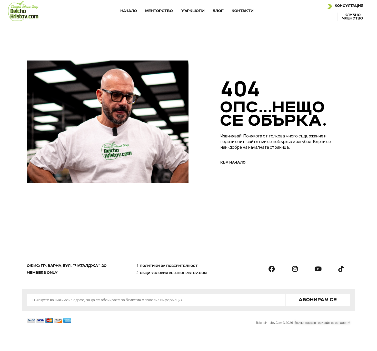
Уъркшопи (193, 11)
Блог (218, 11)
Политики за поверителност (169, 266)
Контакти (243, 11)
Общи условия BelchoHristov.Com (173, 273)
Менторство (159, 11)
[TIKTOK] (341, 269)
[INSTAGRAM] (295, 269)
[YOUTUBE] (318, 269)
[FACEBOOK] (272, 269)
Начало (129, 11)
